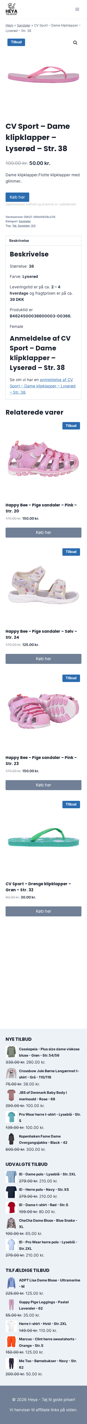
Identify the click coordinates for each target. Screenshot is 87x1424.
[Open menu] (77, 9)
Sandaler (23, 25)
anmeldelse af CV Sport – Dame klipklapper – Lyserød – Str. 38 (43, 386)
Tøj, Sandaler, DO (23, 225)
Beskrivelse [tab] (19, 240)
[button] (75, 43)
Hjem (9, 25)
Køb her (17, 197)
